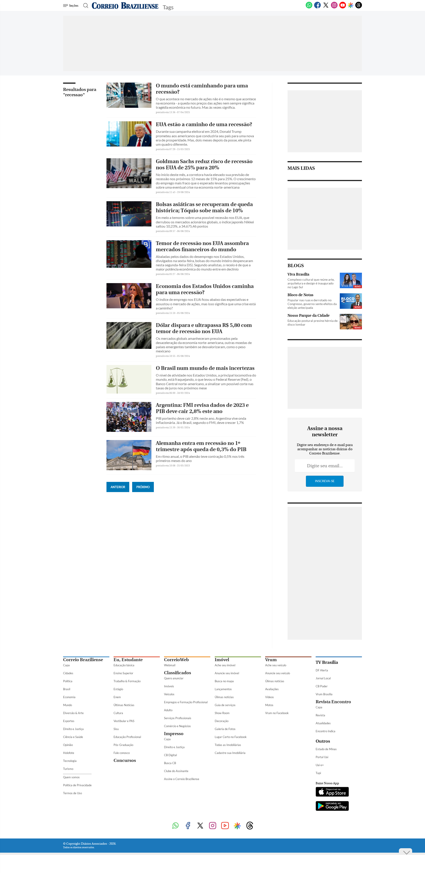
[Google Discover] (351, 5)
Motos (269, 705)
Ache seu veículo (275, 665)
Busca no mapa (224, 681)
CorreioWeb (176, 659)
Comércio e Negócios (177, 726)
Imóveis (169, 686)
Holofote (68, 753)
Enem (117, 697)
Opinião (68, 745)
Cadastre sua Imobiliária (230, 753)
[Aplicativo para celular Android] (332, 806)
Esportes (68, 721)
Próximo (143, 487)
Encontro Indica (325, 731)
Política (67, 681)
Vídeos (269, 697)
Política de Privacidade (77, 785)
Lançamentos (223, 689)
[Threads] (358, 7)
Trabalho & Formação (127, 681)
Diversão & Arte (73, 713)
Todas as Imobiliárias (228, 745)
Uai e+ (320, 765)
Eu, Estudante (128, 659)
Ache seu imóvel (225, 665)
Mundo (67, 705)
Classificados (177, 672)
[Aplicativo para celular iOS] (332, 792)
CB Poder (322, 686)
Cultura (118, 713)
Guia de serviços (225, 705)
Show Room (222, 713)
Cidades (68, 673)
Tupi (318, 773)
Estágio (118, 689)
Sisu (116, 729)
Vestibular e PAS (124, 721)
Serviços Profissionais (177, 718)
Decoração (221, 721)
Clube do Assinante (176, 771)
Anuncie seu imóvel (227, 673)
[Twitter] (326, 7)
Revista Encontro (333, 701)
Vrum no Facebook (277, 713)
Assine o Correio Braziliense (181, 779)
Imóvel (222, 659)
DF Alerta (322, 670)
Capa (66, 665)
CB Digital (170, 755)
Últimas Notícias (124, 705)
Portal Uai (322, 757)
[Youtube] (342, 7)
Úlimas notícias (224, 697)
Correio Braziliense (83, 659)
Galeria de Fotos (225, 729)
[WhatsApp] (309, 7)
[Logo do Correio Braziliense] (125, 5)
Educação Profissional (127, 737)
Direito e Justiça (73, 729)
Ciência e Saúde (73, 737)
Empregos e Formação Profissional (186, 702)
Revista (320, 715)
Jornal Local (323, 678)
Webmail (169, 665)
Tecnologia (70, 761)
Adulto (168, 710)
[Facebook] (317, 7)
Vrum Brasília (324, 694)
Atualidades (323, 723)
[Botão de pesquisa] (84, 5)
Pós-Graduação (123, 745)
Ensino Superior (123, 673)
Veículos (169, 694)
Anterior (118, 487)
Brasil (66, 689)
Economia (69, 697)
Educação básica (124, 665)
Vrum (271, 659)
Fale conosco (122, 753)
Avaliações (272, 689)
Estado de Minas (326, 749)
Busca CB (170, 763)
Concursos (125, 760)
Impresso (174, 733)
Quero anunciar (174, 678)
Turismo (68, 769)
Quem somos (71, 777)
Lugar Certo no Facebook (231, 737)
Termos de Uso (72, 793)
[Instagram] (334, 7)
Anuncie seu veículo (277, 673)
